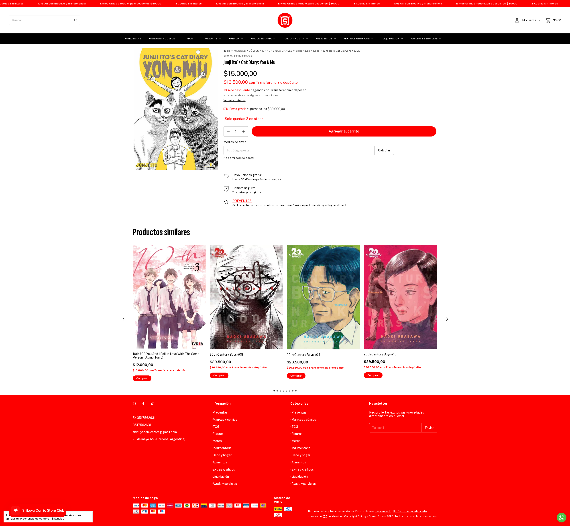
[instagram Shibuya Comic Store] (134, 403)
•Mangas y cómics (162, 38)
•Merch (234, 38)
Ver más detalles (235, 100)
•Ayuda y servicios (424, 38)
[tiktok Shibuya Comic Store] (152, 403)
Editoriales (303, 50)
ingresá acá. (383, 511)
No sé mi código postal (239, 157)
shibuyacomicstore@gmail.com (155, 432)
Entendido (58, 518)
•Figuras (211, 38)
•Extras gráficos (357, 38)
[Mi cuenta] (517, 20)
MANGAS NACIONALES (277, 50)
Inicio (227, 50)
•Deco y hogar (294, 38)
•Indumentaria (261, 38)
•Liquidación (390, 38)
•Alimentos (324, 38)
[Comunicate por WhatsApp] (561, 517)
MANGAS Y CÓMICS (246, 50)
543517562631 (144, 418)
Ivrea (316, 50)
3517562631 (142, 425)
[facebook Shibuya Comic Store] (143, 403)
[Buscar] (75, 20)
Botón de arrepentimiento (410, 511)
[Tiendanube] (325, 517)
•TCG (190, 38)
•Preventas (133, 38)
